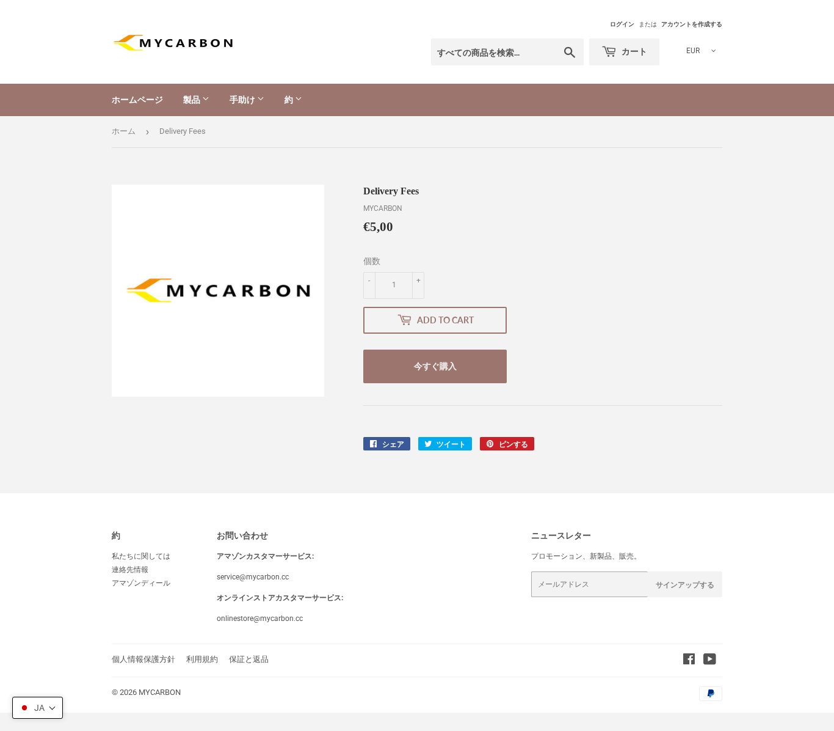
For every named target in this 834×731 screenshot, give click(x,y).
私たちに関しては (141, 556)
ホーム (124, 131)
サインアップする (685, 584)
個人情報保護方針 (143, 659)
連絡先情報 (130, 569)
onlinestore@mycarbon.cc (260, 618)
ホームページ (137, 99)
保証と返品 (249, 659)
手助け (243, 99)
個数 (371, 261)
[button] (37, 707)
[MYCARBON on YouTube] (709, 661)
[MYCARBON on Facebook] (689, 661)
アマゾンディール (141, 583)
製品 (192, 99)
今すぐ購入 (435, 366)
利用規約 (202, 659)
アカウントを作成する (691, 24)
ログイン (622, 24)
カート (633, 51)
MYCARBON (160, 692)
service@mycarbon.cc (253, 577)
